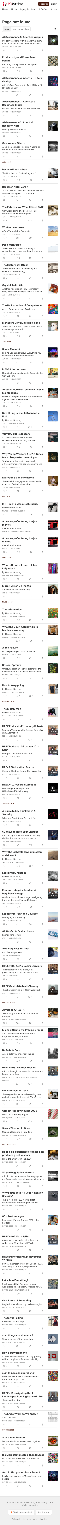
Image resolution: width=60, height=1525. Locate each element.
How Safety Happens (14, 1352)
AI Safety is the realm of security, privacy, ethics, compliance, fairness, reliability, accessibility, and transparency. (22, 1358)
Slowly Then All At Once (16, 1128)
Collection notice (30, 1505)
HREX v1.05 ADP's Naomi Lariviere (22, 966)
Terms (51, 1502)
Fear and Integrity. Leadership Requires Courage (19, 892)
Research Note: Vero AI (15, 187)
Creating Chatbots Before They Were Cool (22, 770)
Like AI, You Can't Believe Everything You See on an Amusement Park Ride (21, 354)
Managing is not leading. (14, 917)
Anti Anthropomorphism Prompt (21, 1472)
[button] (5, 9)
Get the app (43, 1512)
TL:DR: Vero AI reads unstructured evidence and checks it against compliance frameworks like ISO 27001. (23, 192)
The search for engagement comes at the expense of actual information (21, 482)
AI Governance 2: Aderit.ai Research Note (17, 124)
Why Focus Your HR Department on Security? (22, 1194)
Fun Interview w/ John (15, 1090)
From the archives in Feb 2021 (17, 1158)
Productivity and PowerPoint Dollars (19, 59)
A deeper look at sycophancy (16, 589)
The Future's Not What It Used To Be (23, 207)
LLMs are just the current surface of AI (20, 1458)
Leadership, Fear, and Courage (20, 913)
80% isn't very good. (14, 1216)
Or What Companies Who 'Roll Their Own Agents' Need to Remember (22, 398)
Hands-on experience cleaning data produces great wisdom (23, 1153)
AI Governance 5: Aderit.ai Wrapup (22, 37)
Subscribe (43, 4)
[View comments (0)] (17, 50)
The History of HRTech (15, 265)
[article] (30, 43)
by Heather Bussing (11, 420)
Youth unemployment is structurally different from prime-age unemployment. (22, 462)
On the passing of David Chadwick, (19, 651)
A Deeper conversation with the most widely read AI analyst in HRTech (20, 1241)
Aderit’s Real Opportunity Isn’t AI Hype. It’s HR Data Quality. (22, 86)
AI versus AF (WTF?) (14, 1009)
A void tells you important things (18, 1053)
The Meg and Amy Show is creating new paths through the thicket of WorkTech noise (21, 1095)
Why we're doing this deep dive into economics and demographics (19, 212)
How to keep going (13, 685)
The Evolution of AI (11, 1400)
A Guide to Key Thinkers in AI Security (19, 813)
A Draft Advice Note (11, 528)
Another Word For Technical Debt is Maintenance (23, 391)
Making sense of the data (14, 129)
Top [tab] (14, 29)
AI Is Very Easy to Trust (15, 948)
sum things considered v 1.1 (18, 1335)
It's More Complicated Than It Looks (23, 1455)
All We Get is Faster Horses (18, 931)
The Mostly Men (11, 708)
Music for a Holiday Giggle (15, 1114)
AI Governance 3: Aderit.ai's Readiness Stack (18, 103)
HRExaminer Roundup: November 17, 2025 (21, 1258)
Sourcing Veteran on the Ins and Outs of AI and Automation (22, 731)
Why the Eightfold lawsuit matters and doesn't (22, 854)
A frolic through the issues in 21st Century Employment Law (22, 1072)
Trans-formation (12, 609)
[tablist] (16, 29)
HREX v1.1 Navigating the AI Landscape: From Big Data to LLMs (22, 1395)
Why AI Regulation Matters (18, 1172)
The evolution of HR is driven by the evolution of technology (19, 270)
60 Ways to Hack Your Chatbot (20, 831)
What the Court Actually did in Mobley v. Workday (20, 628)
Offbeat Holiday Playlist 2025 (19, 1110)
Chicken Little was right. (13, 1321)
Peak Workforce (11, 244)
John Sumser (15, 47)
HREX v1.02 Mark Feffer (15, 1236)
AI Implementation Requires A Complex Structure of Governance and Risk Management (21, 148)
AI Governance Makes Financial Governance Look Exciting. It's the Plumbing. (18, 439)
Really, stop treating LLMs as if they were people (21, 1477)
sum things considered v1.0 (18, 1373)
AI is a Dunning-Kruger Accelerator (19, 309)
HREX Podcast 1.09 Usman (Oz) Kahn (20, 748)
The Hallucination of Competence (22, 305)
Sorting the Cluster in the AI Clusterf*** (21, 108)
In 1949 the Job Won (14, 369)
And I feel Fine (9, 1417)
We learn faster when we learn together (21, 1441)
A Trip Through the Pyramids (16, 231)
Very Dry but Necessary (16, 433)
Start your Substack (22, 1512)
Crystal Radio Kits (12, 285)
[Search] (55, 29)
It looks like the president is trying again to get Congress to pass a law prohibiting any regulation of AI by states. (22, 1177)
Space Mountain (11, 349)
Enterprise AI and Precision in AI (17, 753)
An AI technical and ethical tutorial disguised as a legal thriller (18, 1035)
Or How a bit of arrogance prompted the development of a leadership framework (21, 670)
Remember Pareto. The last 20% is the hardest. (20, 1221)
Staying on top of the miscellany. (17, 1339)
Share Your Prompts (14, 1437)
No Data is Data (11, 1050)
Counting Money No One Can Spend (19, 64)
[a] (53, 729)
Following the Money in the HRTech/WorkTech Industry (15, 789)
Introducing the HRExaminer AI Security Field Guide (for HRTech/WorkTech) (21, 837)
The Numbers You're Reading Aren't (19, 173)
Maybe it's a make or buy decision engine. (22, 1304)
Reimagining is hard (11, 934)
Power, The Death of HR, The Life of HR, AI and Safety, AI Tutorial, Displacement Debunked (22, 1265)
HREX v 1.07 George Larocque (19, 784)
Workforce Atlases (13, 227)
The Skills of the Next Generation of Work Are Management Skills (22, 328)
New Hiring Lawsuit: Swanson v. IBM (20, 415)
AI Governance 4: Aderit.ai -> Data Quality (22, 80)
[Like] (4, 50)
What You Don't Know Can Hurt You (19, 818)
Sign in (54, 4)
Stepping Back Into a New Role (17, 1131)
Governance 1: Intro (13, 143)
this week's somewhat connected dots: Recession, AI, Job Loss (20, 1378)
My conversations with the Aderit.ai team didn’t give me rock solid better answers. (22, 42)
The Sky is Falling (12, 1318)
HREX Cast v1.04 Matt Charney (20, 986)
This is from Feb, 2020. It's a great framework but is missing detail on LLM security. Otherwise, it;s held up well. (21, 1201)
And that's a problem (12, 952)
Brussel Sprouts (11, 665)
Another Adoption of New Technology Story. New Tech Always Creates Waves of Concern (22, 290)
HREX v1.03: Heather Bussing (19, 1067)
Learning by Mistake (14, 872)
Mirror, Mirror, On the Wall (17, 586)
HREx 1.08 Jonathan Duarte (18, 767)
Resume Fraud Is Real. (15, 169)
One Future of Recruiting (16, 1300)
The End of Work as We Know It (20, 1414)
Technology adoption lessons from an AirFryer (20, 1015)
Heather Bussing (16, 423)
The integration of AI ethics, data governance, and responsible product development (20, 971)
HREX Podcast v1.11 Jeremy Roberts (23, 726)
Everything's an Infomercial (18, 477)
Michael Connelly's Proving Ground (23, 1030)
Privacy (43, 1502)
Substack (16, 1519)
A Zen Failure (10, 647)
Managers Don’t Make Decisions (21, 322)
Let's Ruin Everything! (15, 1280)
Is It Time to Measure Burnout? (20, 504)
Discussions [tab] (23, 29)
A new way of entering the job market (19, 523)
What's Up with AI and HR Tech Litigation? (20, 567)
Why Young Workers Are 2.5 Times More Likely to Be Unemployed (22, 456)
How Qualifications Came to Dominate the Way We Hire (22, 374)
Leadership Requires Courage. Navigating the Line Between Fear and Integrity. (22, 898)
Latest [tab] (7, 29)
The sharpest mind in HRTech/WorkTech (21, 989)
